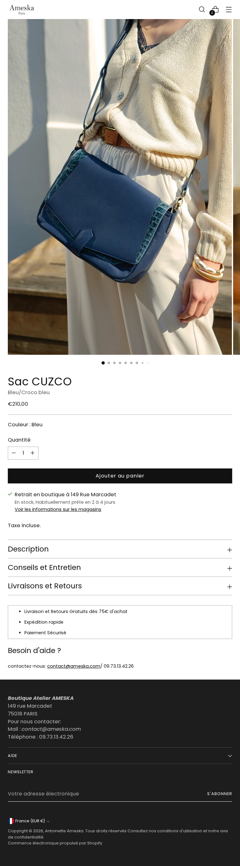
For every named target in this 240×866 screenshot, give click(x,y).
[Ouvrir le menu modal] (228, 9)
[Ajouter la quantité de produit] (13, 453)
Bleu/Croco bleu (29, 392)
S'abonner (219, 793)
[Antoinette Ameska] (22, 9)
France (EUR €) (30, 821)
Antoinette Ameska (64, 831)
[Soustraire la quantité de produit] (32, 453)
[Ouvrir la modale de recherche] (202, 9)
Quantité (19, 439)
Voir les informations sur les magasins (58, 509)
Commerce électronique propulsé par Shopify (55, 843)
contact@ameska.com (73, 666)
